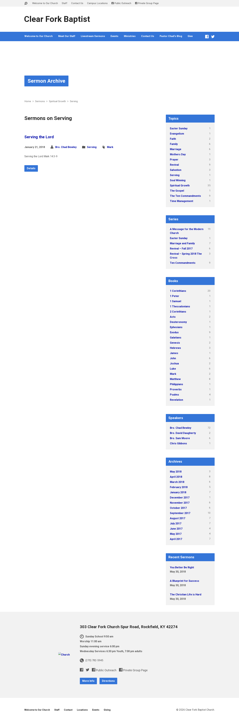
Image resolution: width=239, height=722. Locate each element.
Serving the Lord (39, 137)
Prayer (174, 159)
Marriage (175, 149)
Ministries (130, 36)
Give (190, 36)
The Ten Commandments (185, 195)
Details (31, 168)
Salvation (175, 170)
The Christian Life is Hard (185, 594)
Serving (74, 101)
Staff (64, 3)
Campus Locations (97, 3)
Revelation (176, 399)
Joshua (174, 363)
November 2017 (179, 502)
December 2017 (179, 497)
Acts (173, 316)
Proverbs (176, 389)
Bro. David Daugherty (183, 433)
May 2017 (175, 533)
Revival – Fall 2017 (181, 248)
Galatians (175, 337)
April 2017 (176, 539)
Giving (107, 710)
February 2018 (178, 487)
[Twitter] (213, 36)
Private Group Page (148, 3)
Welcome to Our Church (45, 3)
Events (114, 36)
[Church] (64, 654)
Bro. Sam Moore (180, 438)
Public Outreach (122, 3)
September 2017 (180, 513)
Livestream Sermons (93, 36)
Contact (68, 710)
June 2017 (176, 528)
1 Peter (174, 296)
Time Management (181, 201)
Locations (82, 710)
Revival (174, 164)
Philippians (176, 384)
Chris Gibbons (178, 443)
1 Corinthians (178, 290)
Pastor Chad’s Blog (171, 36)
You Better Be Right (182, 567)
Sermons (40, 101)
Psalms (174, 394)
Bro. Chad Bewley (66, 147)
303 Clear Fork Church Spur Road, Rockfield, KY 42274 (129, 627)
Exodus (174, 332)
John (173, 358)
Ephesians (176, 327)
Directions (108, 680)
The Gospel (177, 190)
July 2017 (175, 523)
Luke (173, 368)
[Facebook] (207, 36)
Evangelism (177, 133)
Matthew (175, 379)
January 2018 (178, 492)
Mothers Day (178, 154)
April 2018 (176, 476)
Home (27, 101)
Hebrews (175, 347)
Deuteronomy (178, 322)
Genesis (175, 342)
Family (174, 144)
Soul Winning (178, 180)
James (174, 353)
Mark (110, 147)
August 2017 (177, 518)
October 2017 (178, 507)
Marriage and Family (182, 243)
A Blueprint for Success (184, 580)
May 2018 (175, 471)
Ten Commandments (182, 262)
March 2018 (177, 482)
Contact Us (77, 3)
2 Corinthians (178, 311)
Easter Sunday (178, 128)
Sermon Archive (46, 81)
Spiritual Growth (57, 101)
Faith (173, 138)
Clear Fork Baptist (57, 19)
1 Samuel (175, 301)
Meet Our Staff (66, 36)
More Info (88, 680)
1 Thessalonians (180, 306)
